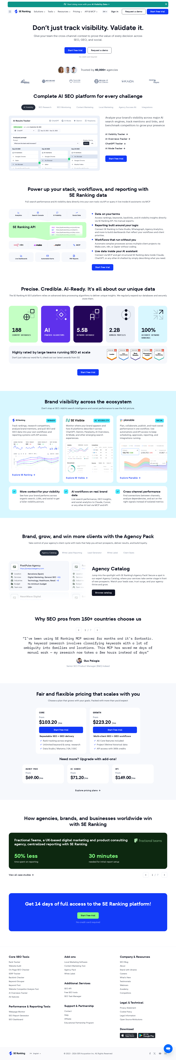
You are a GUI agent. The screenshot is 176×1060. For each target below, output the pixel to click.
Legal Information (128, 1015)
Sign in (114, 11)
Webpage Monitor (17, 1011)
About (122, 966)
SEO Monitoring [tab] (64, 107)
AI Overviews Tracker (116, 138)
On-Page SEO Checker (19, 969)
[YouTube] (160, 1053)
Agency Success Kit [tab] (127, 107)
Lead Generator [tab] (95, 552)
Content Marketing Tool (74, 966)
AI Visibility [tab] (28, 107)
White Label (69, 973)
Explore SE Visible (75, 477)
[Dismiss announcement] (165, 3)
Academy (124, 989)
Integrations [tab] (147, 107)
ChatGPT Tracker (114, 143)
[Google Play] (146, 1036)
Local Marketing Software (75, 962)
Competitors (125, 993)
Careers (123, 973)
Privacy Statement (128, 1007)
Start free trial (157, 11)
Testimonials (125, 981)
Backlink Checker (16, 977)
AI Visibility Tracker (115, 134)
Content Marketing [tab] (84, 107)
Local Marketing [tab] (106, 107)
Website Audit (15, 966)
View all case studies (20, 874)
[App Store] (128, 1036)
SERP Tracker (14, 973)
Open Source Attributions (131, 1019)
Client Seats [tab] (128, 552)
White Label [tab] (112, 552)
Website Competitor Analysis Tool (24, 989)
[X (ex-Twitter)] (154, 1053)
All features (14, 996)
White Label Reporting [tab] (72, 552)
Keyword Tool (14, 985)
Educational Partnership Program (79, 1022)
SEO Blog (124, 962)
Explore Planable (129, 477)
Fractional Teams (27, 840)
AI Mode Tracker (113, 148)
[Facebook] (150, 1053)
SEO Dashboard (16, 1019)
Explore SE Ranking (22, 474)
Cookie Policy (126, 1011)
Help (66, 1015)
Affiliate (67, 1018)
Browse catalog (103, 592)
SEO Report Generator (19, 1015)
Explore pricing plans (86, 790)
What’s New (125, 977)
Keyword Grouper (16, 981)
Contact (68, 1011)
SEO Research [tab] (45, 107)
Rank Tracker (14, 962)
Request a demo (133, 11)
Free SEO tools (71, 992)
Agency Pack (70, 969)
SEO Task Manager (72, 996)
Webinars (124, 985)
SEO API (68, 988)
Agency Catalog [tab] (49, 552)
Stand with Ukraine (128, 969)
